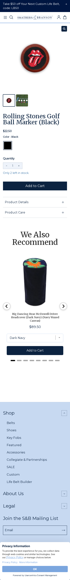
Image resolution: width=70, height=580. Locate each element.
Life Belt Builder (19, 482)
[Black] (7, 145)
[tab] (13, 360)
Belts (11, 423)
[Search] (11, 17)
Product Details (16, 202)
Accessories (16, 452)
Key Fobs (14, 438)
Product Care (15, 212)
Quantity (9, 158)
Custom (13, 474)
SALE (11, 467)
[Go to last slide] (6, 306)
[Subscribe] (63, 530)
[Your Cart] (65, 17)
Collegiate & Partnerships (27, 460)
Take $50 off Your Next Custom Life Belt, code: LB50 (31, 6)
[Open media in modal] (64, 29)
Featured (14, 445)
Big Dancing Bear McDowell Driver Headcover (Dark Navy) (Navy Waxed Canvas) (35, 317)
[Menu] (5, 17)
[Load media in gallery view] (9, 100)
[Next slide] (63, 306)
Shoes (11, 430)
